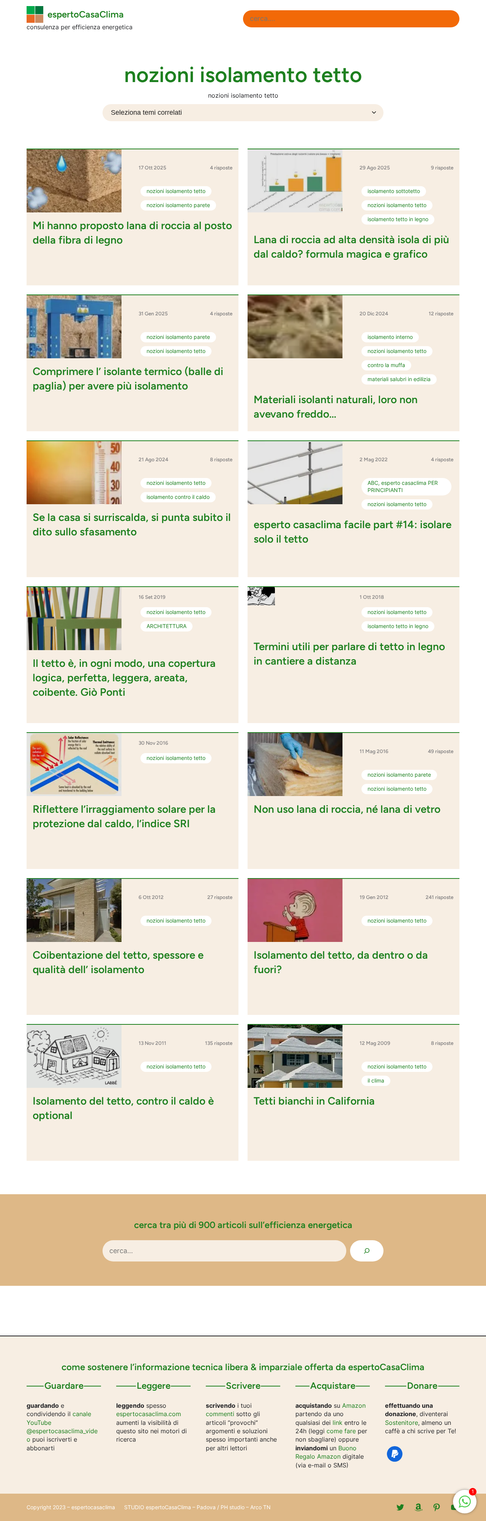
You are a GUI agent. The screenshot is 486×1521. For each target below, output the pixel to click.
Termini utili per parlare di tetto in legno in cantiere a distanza (349, 653)
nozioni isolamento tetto (176, 191)
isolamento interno (390, 337)
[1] (465, 1505)
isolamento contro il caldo (178, 497)
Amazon (354, 1405)
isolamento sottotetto (394, 191)
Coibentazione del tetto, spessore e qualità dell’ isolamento (118, 962)
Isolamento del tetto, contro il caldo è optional (123, 1108)
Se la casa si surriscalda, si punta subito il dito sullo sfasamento (132, 524)
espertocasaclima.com (148, 1414)
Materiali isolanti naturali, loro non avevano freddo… (336, 406)
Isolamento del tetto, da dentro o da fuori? (341, 962)
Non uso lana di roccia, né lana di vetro (347, 808)
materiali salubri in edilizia (399, 379)
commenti (220, 1414)
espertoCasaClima (85, 14)
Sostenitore (401, 1422)
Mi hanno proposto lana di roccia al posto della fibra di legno (132, 232)
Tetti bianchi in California (314, 1100)
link (337, 1422)
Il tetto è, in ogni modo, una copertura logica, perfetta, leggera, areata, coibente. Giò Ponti (124, 677)
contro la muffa (386, 365)
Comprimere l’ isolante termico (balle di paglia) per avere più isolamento (128, 378)
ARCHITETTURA (166, 626)
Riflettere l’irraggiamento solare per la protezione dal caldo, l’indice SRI (124, 816)
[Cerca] (366, 1250)
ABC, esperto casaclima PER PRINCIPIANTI (403, 486)
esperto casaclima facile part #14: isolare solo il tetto (352, 531)
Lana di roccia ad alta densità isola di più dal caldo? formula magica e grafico (351, 246)
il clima (376, 1081)
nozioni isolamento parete (178, 205)
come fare (341, 1431)
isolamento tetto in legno (398, 219)
